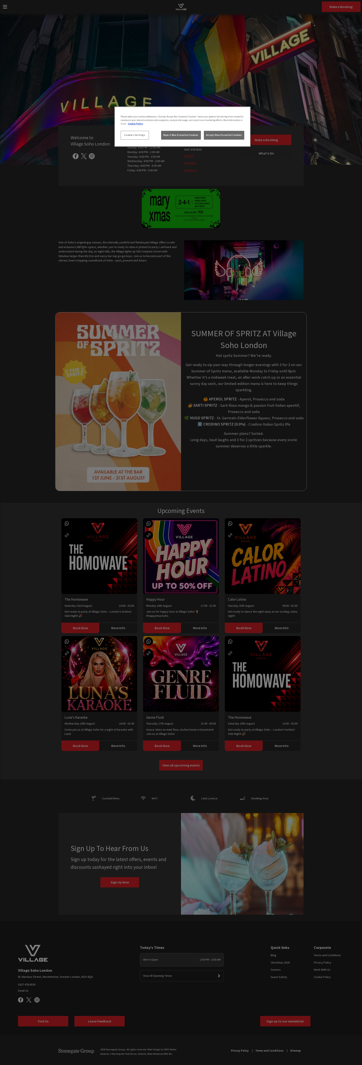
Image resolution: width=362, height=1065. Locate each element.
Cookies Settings (134, 135)
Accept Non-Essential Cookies (224, 135)
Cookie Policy (135, 123)
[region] (182, 126)
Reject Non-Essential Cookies (181, 135)
